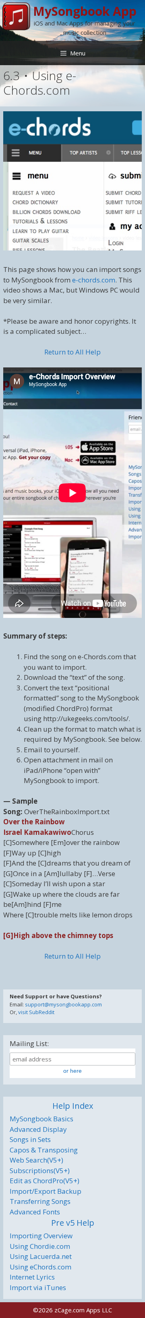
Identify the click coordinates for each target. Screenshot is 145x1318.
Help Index (72, 1105)
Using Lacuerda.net (41, 1256)
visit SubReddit (36, 1012)
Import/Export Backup (45, 1191)
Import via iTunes (38, 1287)
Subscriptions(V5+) (40, 1170)
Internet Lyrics (32, 1277)
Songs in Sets (30, 1139)
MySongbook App (85, 11)
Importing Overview (41, 1235)
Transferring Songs (40, 1201)
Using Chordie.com (40, 1246)
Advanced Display (38, 1129)
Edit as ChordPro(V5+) (44, 1180)
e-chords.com (93, 279)
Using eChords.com (40, 1266)
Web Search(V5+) (36, 1160)
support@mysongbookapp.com (63, 1004)
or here (72, 1071)
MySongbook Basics (41, 1118)
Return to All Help (72, 352)
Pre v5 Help (72, 1222)
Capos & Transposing (44, 1150)
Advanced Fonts (35, 1211)
